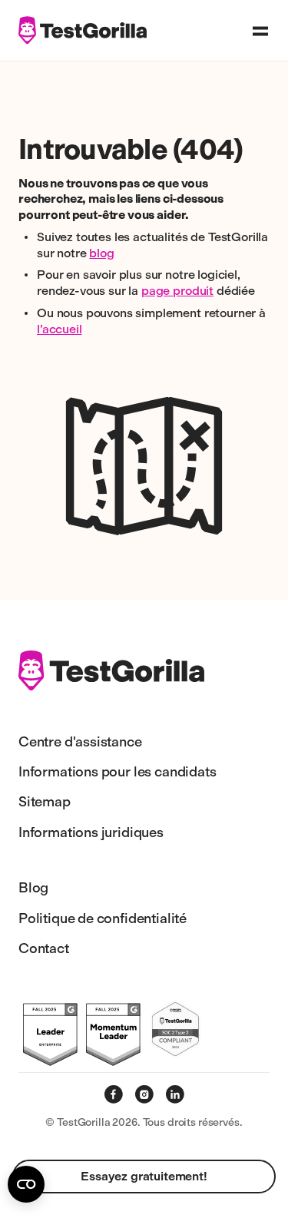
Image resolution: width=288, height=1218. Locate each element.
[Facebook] (113, 1094)
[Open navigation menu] (260, 31)
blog (101, 253)
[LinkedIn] (175, 1094)
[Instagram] (144, 1094)
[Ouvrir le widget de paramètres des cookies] (26, 1184)
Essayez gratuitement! (144, 1176)
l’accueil (59, 329)
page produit (177, 290)
